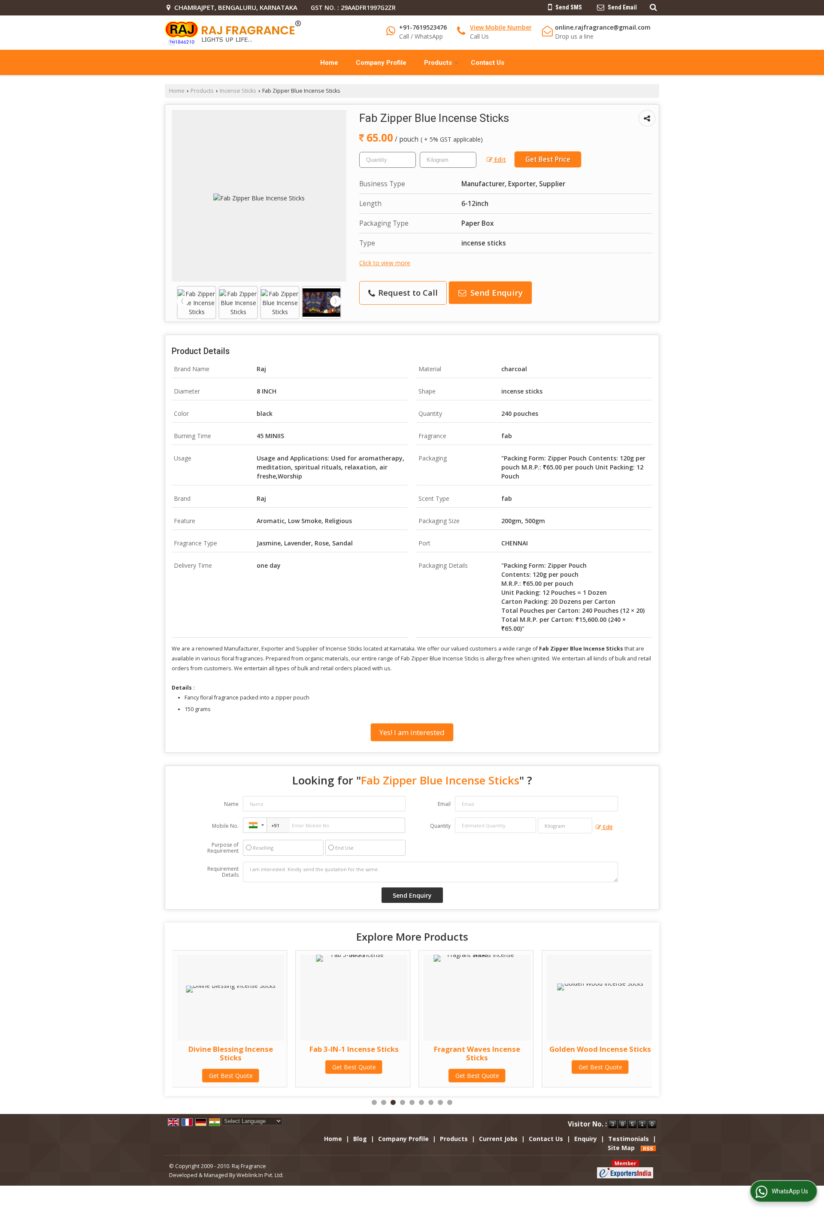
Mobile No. (225, 825)
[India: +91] (255, 825)
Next (335, 301)
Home (329, 63)
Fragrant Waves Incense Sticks (393, 1053)
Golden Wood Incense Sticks (516, 1049)
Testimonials (628, 1139)
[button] (501, 27)
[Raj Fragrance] (233, 32)
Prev (182, 301)
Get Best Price (547, 159)
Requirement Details (223, 872)
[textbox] (448, 160)
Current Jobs (498, 1139)
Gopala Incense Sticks (639, 1049)
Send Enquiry (495, 292)
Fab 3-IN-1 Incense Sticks (270, 1049)
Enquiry (585, 1139)
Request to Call (407, 292)
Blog (360, 1139)
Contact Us (487, 63)
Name (231, 804)
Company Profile (381, 63)
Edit (499, 159)
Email (444, 804)
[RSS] (648, 1148)
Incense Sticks (238, 90)
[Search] (652, 7)
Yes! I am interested (412, 732)
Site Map (621, 1148)
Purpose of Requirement (223, 848)
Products (438, 63)
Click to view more (384, 263)
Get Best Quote (270, 1067)
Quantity (440, 825)
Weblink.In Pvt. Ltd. (260, 1175)
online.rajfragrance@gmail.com (603, 27)
